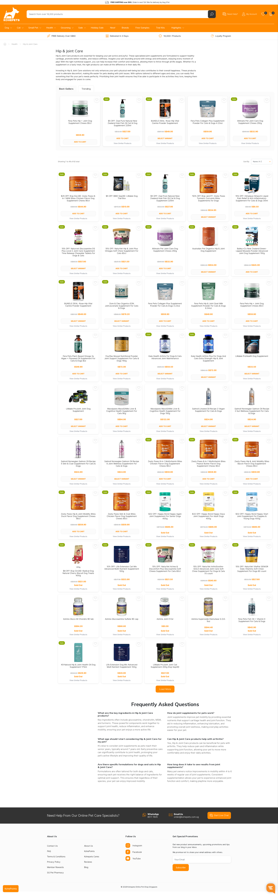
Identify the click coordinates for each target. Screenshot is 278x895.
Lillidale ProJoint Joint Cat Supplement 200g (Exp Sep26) (165, 665)
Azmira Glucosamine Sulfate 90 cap (121, 619)
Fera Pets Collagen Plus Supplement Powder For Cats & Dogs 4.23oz (207, 122)
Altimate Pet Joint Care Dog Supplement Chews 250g (250, 122)
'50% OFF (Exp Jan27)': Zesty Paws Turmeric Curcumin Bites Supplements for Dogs (208, 198)
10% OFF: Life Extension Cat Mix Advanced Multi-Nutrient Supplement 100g (121, 568)
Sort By (246, 161)
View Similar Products (122, 143)
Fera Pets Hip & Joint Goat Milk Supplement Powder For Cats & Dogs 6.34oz (208, 305)
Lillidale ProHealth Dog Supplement (251, 356)
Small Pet (33, 27)
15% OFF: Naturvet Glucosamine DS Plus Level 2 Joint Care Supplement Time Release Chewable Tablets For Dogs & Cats (78, 252)
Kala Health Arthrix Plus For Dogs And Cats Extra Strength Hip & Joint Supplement (208, 358)
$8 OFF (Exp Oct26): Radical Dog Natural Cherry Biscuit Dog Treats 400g (78, 573)
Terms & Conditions (56, 856)
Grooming (66, 27)
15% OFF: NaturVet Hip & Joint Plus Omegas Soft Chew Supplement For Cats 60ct (121, 250)
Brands (125, 27)
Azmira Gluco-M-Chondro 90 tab (78, 619)
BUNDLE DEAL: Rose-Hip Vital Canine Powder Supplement (165, 122)
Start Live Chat (221, 815)
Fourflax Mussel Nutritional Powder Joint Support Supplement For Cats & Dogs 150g (121, 358)
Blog (86, 867)
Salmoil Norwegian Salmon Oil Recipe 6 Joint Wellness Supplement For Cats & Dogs (121, 463)
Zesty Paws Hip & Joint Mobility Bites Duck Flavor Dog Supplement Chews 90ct (78, 516)
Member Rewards (55, 867)
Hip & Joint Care (30, 44)
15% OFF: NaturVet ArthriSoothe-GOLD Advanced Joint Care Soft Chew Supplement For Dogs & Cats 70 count (208, 570)
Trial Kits (160, 27)
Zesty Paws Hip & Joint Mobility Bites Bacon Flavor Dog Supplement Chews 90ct (252, 463)
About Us (88, 846)
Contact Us (52, 846)
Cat (19, 27)
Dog (7, 27)
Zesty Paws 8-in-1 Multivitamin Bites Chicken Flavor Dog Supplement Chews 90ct (165, 463)
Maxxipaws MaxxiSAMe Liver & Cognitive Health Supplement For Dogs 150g (165, 411)
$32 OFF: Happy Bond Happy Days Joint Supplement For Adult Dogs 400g (208, 516)
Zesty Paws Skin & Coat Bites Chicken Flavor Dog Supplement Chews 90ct (122, 516)
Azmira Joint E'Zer (165, 619)
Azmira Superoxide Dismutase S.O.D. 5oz (208, 620)
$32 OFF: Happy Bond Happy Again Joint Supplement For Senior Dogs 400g (165, 516)
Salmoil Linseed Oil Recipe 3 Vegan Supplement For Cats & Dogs (208, 410)
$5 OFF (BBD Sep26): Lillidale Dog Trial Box (122, 197)
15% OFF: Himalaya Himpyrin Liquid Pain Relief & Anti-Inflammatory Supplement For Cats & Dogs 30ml (251, 198)
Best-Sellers (66, 88)
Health (49, 27)
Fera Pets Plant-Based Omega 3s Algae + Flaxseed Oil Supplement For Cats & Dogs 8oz (78, 358)
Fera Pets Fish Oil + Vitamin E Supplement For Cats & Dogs (251, 620)
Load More (165, 689)
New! (112, 27)
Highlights (176, 27)
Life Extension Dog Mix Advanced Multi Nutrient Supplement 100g (121, 665)
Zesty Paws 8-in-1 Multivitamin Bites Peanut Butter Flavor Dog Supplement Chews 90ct (208, 463)
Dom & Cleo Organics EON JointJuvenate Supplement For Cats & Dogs (121, 305)
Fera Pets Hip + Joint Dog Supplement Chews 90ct (80, 122)
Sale (80, 27)
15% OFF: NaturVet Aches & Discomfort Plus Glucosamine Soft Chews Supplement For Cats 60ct (165, 568)
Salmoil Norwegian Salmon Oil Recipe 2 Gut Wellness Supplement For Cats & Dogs (252, 411)
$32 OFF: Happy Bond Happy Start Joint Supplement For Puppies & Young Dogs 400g (252, 516)
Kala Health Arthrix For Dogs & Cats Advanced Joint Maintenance (165, 357)
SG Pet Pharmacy (55, 872)
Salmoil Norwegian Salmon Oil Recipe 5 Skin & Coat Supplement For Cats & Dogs (78, 463)
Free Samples (142, 27)
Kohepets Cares (91, 856)
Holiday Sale (97, 27)
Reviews (88, 862)
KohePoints (89, 851)
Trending (86, 88)
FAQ (49, 851)
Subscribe (180, 867)
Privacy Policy (53, 862)
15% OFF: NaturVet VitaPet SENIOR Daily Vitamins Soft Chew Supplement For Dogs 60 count (252, 568)
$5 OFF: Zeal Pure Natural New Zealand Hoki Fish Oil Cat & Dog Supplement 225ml (122, 123)
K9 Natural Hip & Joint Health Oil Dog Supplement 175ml (78, 665)
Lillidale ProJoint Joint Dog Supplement (78, 410)
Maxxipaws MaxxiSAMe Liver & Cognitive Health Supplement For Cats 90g (121, 411)
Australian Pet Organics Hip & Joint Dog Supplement (208, 249)
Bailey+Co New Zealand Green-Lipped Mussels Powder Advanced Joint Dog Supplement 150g (252, 250)
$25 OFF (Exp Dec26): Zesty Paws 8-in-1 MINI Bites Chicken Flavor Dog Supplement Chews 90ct (78, 198)
